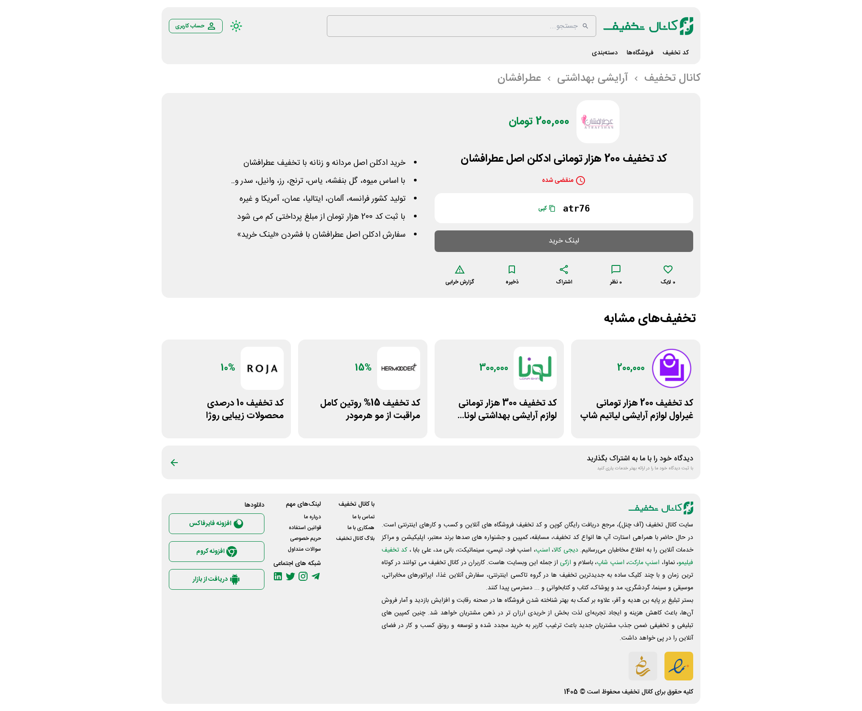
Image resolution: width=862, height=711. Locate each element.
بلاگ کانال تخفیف (355, 538)
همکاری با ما (360, 527)
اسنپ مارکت (644, 562)
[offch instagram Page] (303, 576)
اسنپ (543, 550)
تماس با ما (363, 516)
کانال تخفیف (637, 692)
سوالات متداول (304, 549)
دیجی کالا (566, 550)
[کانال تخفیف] (648, 26)
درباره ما (312, 516)
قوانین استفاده (305, 527)
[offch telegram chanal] (315, 576)
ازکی (565, 562)
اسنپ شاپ (610, 562)
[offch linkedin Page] (278, 576)
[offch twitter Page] (290, 576)
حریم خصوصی (305, 538)
